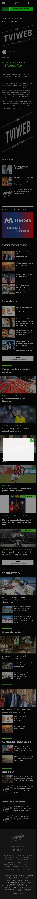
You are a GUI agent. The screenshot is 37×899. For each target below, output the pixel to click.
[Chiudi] (32, 440)
